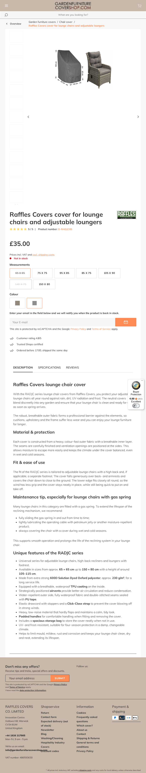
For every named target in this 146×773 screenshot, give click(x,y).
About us (82, 729)
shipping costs (85, 770)
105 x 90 (109, 273)
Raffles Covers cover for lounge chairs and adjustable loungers (66, 25)
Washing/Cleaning (52, 738)
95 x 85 (64, 273)
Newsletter (47, 729)
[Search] (6, 15)
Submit (60, 678)
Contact (81, 734)
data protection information (33, 690)
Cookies (81, 712)
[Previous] (28, 117)
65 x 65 (23, 273)
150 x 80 (44, 284)
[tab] (49, 367)
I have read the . (26, 690)
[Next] (138, 117)
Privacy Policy (78, 329)
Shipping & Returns (88, 738)
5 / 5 (30, 229)
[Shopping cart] (139, 6)
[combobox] (73, 15)
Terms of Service (101, 329)
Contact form (49, 717)
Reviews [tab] (72, 367)
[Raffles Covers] (126, 218)
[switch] (136, 406)
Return (45, 712)
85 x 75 (86, 273)
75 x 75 (42, 273)
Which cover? (85, 725)
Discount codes (50, 751)
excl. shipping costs (43, 254)
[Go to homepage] (73, 5)
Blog (43, 734)
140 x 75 (23, 285)
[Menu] (6, 6)
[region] (73, 118)
